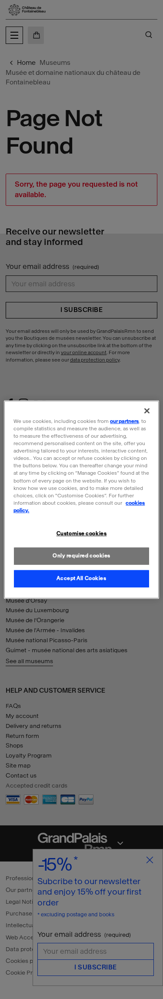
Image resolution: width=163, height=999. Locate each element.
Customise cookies (82, 533)
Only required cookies (81, 555)
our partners (124, 421)
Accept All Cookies (81, 578)
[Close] (146, 410)
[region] (81, 499)
